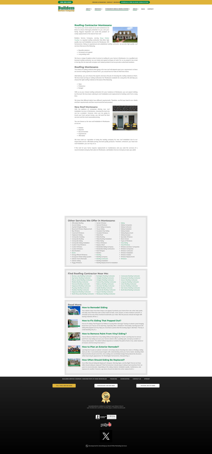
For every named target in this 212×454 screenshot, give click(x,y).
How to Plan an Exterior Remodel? (100, 347)
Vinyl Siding (124, 243)
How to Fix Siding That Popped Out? (101, 320)
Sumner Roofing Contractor (129, 286)
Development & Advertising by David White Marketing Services (108, 446)
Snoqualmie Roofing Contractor (130, 278)
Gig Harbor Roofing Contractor (81, 278)
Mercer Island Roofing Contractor (82, 280)
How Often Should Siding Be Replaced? (103, 360)
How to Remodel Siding (94, 307)
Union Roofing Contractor (128, 284)
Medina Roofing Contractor (80, 282)
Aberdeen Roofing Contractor (105, 286)
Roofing (98, 255)
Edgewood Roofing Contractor (81, 286)
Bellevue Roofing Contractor (105, 284)
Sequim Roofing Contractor (104, 292)
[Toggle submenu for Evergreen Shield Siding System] (129, 9)
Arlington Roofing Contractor (105, 278)
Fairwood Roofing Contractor (81, 284)
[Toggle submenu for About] (91, 9)
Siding (123, 223)
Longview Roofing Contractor (130, 282)
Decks (74, 253)
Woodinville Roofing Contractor (106, 290)
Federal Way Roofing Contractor (106, 282)
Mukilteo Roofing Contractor (80, 290)
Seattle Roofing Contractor (104, 288)
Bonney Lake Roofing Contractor (82, 276)
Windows (124, 259)
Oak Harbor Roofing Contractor (130, 288)
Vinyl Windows (125, 245)
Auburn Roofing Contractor (129, 280)
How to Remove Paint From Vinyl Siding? (104, 333)
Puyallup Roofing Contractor (80, 288)
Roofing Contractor (102, 259)
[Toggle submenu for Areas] (138, 9)
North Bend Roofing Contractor (130, 290)
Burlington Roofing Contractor (105, 276)
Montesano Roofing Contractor (105, 294)
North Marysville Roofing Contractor (83, 294)
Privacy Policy (119, 406)
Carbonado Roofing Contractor (130, 276)
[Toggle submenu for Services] (102, 9)
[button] (65, 2)
